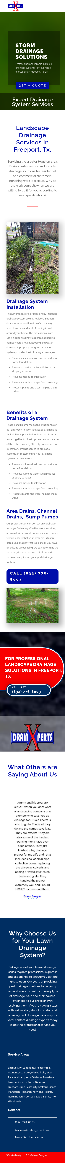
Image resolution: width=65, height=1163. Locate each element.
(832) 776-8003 (26, 691)
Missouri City (38, 1072)
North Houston (16, 1096)
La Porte (29, 1082)
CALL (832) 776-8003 (29, 576)
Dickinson (40, 1082)
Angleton (26, 1077)
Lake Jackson (15, 1082)
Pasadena (48, 1077)
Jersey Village (34, 1096)
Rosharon (26, 1091)
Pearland (13, 1072)
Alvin (17, 1077)
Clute (22, 1087)
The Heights (45, 1091)
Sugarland (28, 1067)
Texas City (31, 1087)
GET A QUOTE (32, 85)
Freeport (13, 1087)
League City (14, 1067)
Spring (46, 1096)
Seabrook (24, 1072)
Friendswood (42, 1067)
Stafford (43, 1087)
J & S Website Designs (35, 1155)
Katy (35, 1091)
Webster (37, 1077)
